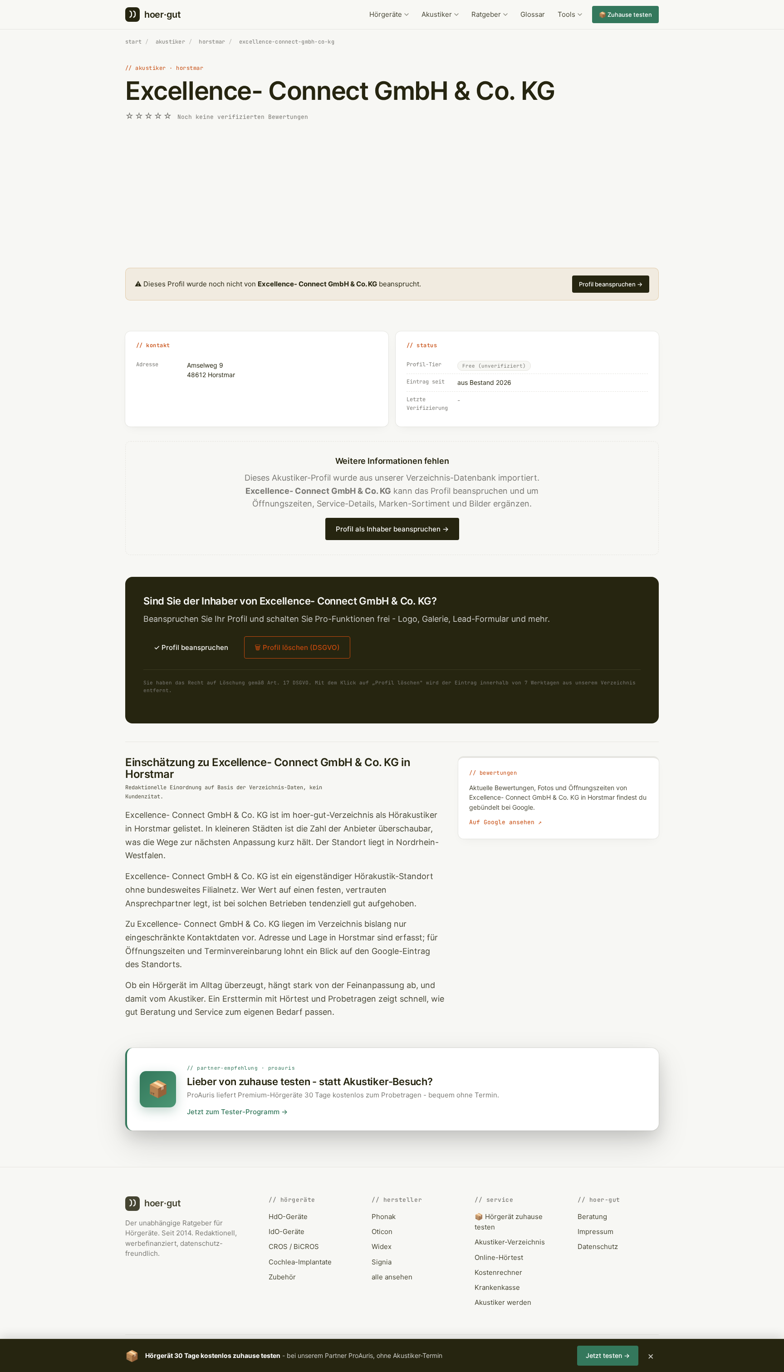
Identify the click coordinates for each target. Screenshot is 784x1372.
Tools (566, 14)
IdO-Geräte (286, 1231)
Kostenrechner (498, 1272)
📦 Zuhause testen (625, 14)
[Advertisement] (392, 195)
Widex (382, 1246)
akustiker (170, 41)
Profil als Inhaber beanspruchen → (392, 529)
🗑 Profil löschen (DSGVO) (297, 647)
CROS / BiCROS (294, 1246)
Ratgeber (486, 14)
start (133, 41)
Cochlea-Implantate (300, 1262)
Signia (382, 1262)
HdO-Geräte (288, 1216)
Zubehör (282, 1277)
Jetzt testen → (608, 1355)
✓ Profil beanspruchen (191, 647)
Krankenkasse (497, 1287)
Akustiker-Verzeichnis (510, 1242)
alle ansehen (392, 1277)
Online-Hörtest (499, 1257)
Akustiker (436, 14)
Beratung (592, 1216)
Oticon (382, 1231)
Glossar (532, 14)
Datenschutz (598, 1246)
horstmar (212, 41)
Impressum (595, 1231)
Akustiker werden (503, 1302)
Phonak (384, 1216)
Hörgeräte (385, 14)
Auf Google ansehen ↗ (505, 822)
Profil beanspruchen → (610, 284)
